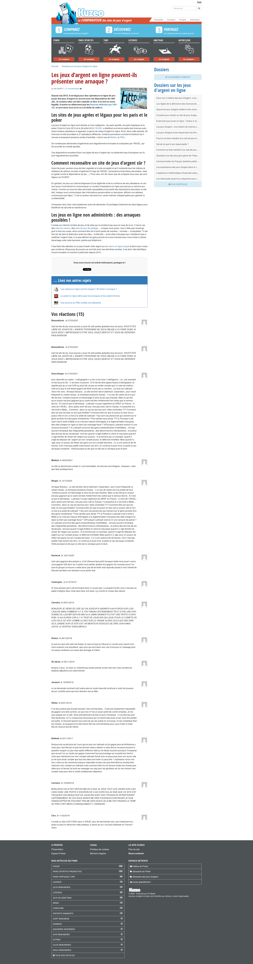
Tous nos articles (65, 955)
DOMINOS (57, 923)
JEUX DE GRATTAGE (62, 897)
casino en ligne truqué (118, 246)
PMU (122, 137)
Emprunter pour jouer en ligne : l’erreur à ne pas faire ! (179, 120)
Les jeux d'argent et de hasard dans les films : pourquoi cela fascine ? (179, 132)
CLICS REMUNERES (62, 944)
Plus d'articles (178, 184)
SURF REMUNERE (61, 918)
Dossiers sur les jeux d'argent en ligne (79, 66)
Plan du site (134, 849)
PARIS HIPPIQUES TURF (64, 876)
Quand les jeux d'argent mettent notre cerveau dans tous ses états (179, 109)
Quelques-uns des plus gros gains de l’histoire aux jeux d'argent (179, 155)
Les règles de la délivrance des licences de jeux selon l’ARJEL (179, 103)
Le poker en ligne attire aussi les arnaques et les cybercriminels (90, 295)
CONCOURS (58, 908)
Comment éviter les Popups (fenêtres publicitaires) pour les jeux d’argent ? (179, 161)
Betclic (113, 137)
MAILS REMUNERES (62, 950)
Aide (199, 2)
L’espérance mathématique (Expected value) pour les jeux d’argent (179, 172)
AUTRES (56, 939)
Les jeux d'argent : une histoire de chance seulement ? (179, 126)
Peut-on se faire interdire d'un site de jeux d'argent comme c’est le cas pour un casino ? (179, 138)
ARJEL (99, 128)
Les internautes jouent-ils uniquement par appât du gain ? (179, 178)
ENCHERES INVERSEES (64, 929)
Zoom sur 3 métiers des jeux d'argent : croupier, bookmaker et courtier (179, 97)
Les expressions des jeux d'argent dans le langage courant (179, 167)
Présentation (57, 849)
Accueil (54, 66)
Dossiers (171, 19)
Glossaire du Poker (142, 871)
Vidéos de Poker (140, 866)
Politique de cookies (99, 849)
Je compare (64, 59)
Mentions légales (98, 853)
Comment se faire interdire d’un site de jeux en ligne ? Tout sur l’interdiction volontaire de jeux (179, 149)
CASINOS (57, 881)
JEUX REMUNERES (61, 887)
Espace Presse (58, 853)
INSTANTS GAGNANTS (63, 913)
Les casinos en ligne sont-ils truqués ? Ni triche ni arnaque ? (89, 288)
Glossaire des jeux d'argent (145, 876)
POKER (56, 866)
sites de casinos (62, 228)
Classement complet (179, 77)
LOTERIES (57, 892)
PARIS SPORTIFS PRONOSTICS (67, 871)
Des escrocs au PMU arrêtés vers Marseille (81, 302)
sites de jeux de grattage (86, 228)
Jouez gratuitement (141, 881)
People (182, 19)
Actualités (158, 19)
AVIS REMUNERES (61, 934)
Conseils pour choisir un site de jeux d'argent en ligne (179, 115)
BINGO (56, 902)
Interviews (195, 19)
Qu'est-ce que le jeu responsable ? (172, 144)
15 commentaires (72, 88)
